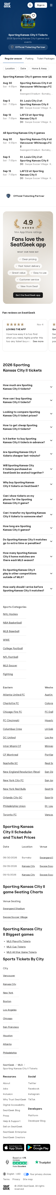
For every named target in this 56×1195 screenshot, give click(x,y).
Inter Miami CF (12, 746)
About (6, 1083)
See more (38, 341)
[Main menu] (51, 5)
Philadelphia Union (14, 806)
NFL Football (10, 656)
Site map (28, 1179)
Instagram (34, 1093)
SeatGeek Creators (14, 1137)
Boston (7, 1001)
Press (6, 1115)
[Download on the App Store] (13, 1147)
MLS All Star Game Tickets (22, 952)
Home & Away (39, 68)
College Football (13, 648)
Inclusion (8, 1093)
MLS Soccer (10, 665)
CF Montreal (10, 754)
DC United (9, 737)
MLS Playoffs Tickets (18, 941)
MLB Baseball (11, 631)
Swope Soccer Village (15, 917)
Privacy (16, 1179)
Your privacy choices (40, 1174)
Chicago (7, 1018)
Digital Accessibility (14, 1104)
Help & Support (11, 1121)
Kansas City (28, 866)
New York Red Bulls (14, 788)
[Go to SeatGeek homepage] (7, 5)
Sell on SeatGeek (12, 1126)
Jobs (5, 1088)
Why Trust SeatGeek (14, 1099)
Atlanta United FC (14, 694)
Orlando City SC (12, 797)
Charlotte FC (11, 703)
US (50, 76)
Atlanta (7, 1044)
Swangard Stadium (14, 908)
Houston (8, 1035)
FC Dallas (50, 711)
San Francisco (11, 1026)
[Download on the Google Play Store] (38, 1147)
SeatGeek (8, 1064)
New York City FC (13, 780)
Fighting (8, 674)
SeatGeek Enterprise (14, 1131)
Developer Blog (37, 1120)
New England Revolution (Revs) (21, 771)
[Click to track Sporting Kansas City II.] (33, 16)
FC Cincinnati (11, 720)
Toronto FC (10, 814)
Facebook (33, 1088)
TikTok (31, 1099)
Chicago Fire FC (12, 711)
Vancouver (9, 975)
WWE (6, 639)
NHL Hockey (10, 614)
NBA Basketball (12, 622)
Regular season (13, 58)
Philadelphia (10, 1052)
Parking (29, 58)
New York (8, 992)
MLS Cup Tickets (16, 946)
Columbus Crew (12, 728)
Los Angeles (9, 1009)
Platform (33, 1115)
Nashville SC (10, 763)
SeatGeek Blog (11, 1110)
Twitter (32, 1083)
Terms (6, 1179)
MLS (20, 1064)
